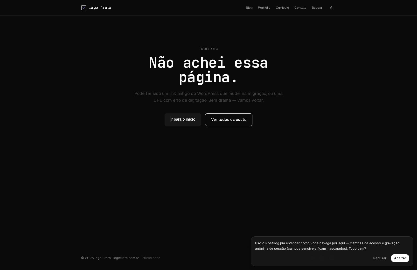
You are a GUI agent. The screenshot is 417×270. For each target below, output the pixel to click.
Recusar (379, 258)
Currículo (282, 7)
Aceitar (400, 258)
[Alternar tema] (332, 8)
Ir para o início (182, 119)
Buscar (317, 7)
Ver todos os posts (228, 119)
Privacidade (151, 258)
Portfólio (264, 7)
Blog (249, 7)
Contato (300, 7)
